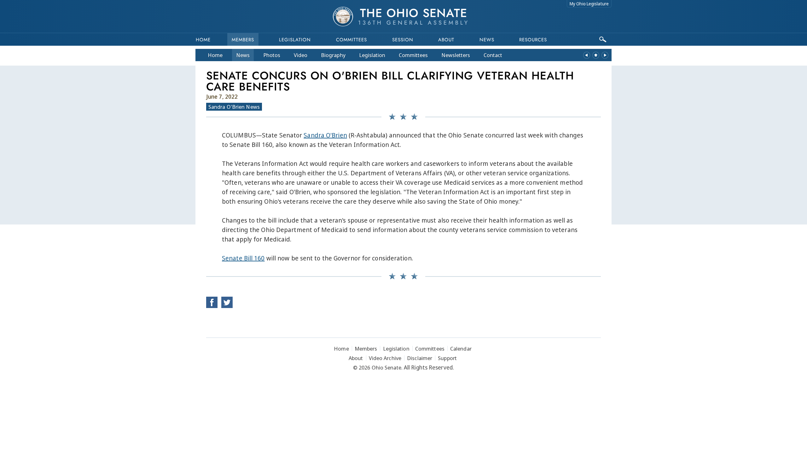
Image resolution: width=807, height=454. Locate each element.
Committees (351, 39)
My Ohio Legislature (589, 4)
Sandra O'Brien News (234, 106)
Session (402, 39)
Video (300, 55)
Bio (333, 55)
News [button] (486, 39)
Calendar (461, 348)
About (446, 39)
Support (447, 358)
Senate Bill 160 (243, 258)
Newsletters (455, 55)
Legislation (295, 39)
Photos (271, 55)
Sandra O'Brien (325, 135)
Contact (493, 55)
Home (203, 39)
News (243, 55)
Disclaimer (419, 358)
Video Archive (385, 358)
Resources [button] (533, 39)
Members (243, 39)
